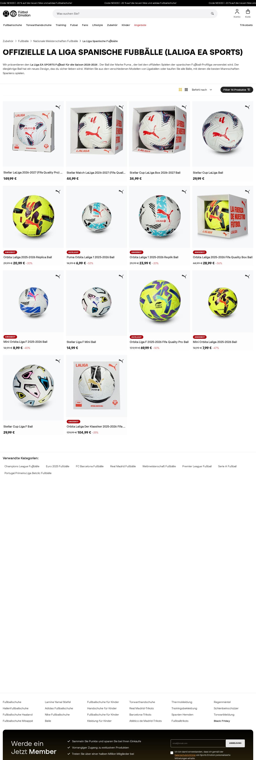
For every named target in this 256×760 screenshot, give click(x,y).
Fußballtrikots (180, 720)
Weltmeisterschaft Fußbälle (159, 466)
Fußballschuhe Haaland (18, 714)
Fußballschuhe (12, 25)
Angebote (140, 25)
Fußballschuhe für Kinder (103, 702)
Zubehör (112, 25)
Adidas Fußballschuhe (59, 708)
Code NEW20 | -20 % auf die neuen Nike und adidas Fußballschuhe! (130, 3)
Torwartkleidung (224, 714)
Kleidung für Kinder (99, 720)
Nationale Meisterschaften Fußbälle (55, 41)
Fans (85, 25)
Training (61, 25)
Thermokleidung (182, 702)
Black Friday (222, 720)
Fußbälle (23, 41)
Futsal (74, 25)
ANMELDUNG (235, 743)
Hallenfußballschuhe (15, 708)
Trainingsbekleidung (184, 708)
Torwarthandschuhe (39, 25)
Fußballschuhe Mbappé (18, 720)
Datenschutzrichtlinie (185, 755)
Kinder (126, 25)
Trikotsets (246, 25)
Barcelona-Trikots (140, 714)
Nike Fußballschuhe (57, 714)
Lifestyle (97, 25)
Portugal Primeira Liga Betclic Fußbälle (28, 473)
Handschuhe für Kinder (102, 708)
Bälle (48, 720)
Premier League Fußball (197, 466)
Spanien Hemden (182, 714)
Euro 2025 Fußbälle (57, 466)
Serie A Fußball (227, 466)
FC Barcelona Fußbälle (90, 466)
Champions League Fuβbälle (22, 466)
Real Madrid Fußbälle (123, 466)
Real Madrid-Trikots (141, 708)
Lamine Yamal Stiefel (58, 702)
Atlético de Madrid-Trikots (145, 720)
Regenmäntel (222, 702)
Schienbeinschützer (226, 708)
